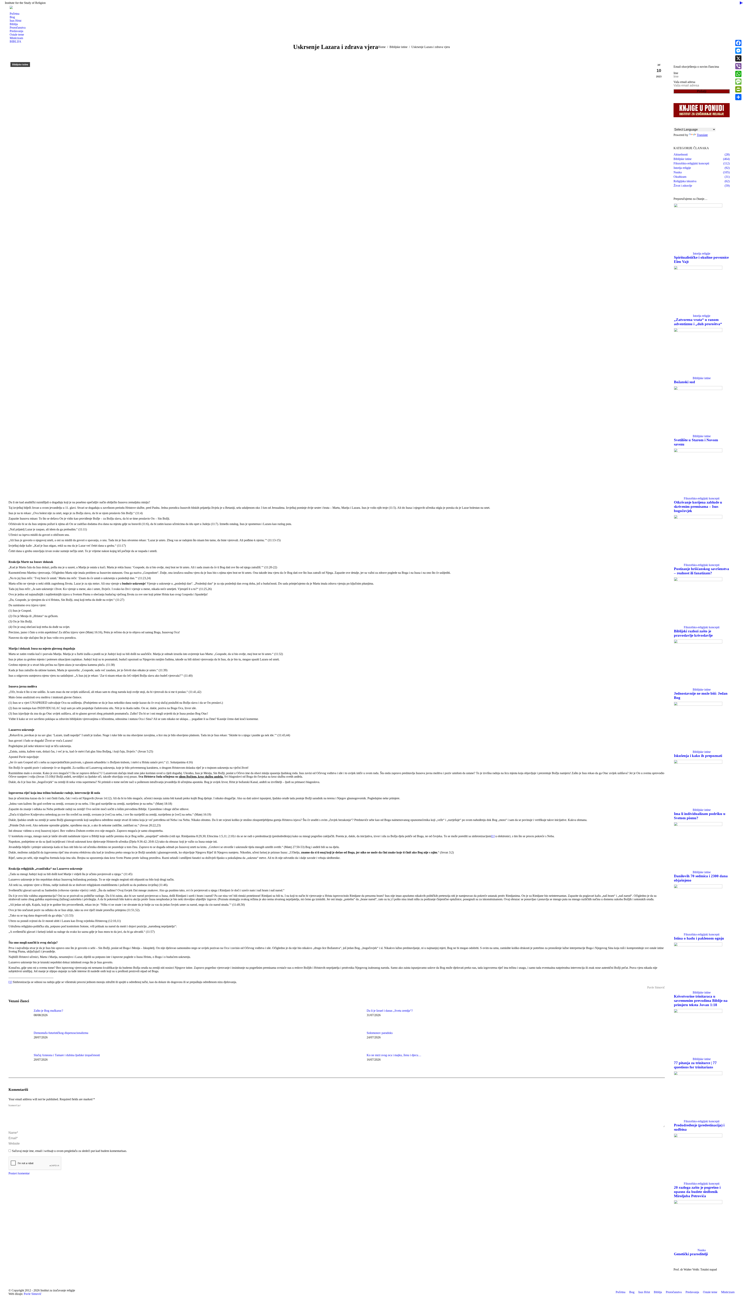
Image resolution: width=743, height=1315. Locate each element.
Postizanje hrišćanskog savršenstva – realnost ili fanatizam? (701, 571)
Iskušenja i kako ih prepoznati (698, 756)
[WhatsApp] (738, 74)
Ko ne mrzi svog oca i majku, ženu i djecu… (394, 1055)
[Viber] (738, 66)
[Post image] (19, 1017)
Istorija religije (701, 253)
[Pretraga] (11, 10)
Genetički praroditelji (691, 1254)
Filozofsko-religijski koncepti (701, 498)
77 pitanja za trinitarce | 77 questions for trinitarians (695, 1065)
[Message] (738, 82)
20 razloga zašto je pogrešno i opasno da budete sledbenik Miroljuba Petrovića (697, 1191)
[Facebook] (738, 43)
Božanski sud (684, 382)
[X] (738, 58)
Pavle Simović (32, 1293)
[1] (493, 836)
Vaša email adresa (684, 82)
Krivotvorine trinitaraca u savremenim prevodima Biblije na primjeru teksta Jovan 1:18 (701, 1000)
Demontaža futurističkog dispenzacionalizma (61, 1033)
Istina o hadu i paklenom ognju (699, 938)
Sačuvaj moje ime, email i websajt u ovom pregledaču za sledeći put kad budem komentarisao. (69, 1151)
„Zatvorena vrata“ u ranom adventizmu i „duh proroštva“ (698, 322)
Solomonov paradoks (380, 1033)
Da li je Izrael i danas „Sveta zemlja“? (390, 1010)
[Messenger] (738, 51)
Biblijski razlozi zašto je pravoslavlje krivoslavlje (693, 633)
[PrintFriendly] (738, 89)
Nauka (702, 1250)
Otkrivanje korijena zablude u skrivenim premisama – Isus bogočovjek (698, 506)
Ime (676, 73)
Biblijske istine (20, 64)
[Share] (738, 97)
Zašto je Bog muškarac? (48, 1010)
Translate (702, 135)
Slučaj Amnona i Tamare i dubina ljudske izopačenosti (67, 1055)
